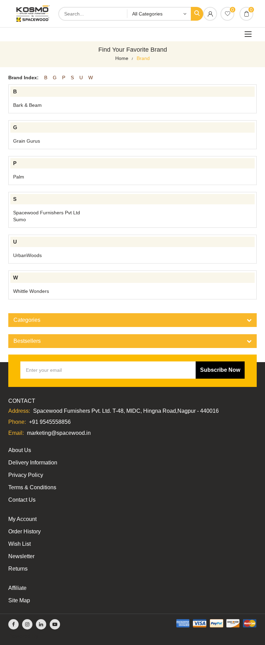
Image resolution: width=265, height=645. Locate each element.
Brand (143, 58)
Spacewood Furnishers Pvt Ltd (46, 212)
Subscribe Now (220, 370)
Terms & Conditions (32, 487)
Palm (18, 177)
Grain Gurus (26, 141)
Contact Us (22, 500)
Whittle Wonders (31, 291)
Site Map (19, 600)
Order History (24, 531)
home (121, 58)
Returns (18, 569)
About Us (19, 450)
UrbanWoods (27, 255)
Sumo (19, 219)
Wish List (19, 544)
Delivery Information (32, 462)
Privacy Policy (25, 475)
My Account (22, 519)
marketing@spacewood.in (59, 433)
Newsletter (21, 556)
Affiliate (17, 588)
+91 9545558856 (50, 422)
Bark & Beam (27, 105)
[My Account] (210, 14)
